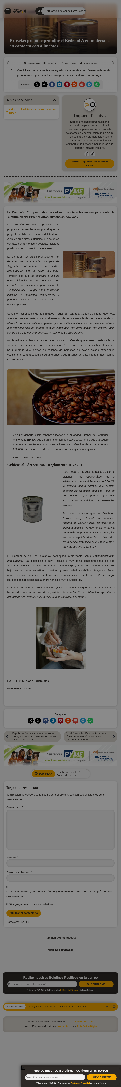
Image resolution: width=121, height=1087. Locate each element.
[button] (23, 1067)
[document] (60, 543)
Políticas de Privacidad (80, 1083)
